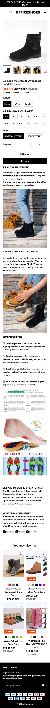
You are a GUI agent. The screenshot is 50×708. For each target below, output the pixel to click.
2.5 (6, 116)
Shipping (6, 92)
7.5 (35, 123)
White (17, 103)
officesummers (28, 704)
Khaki (28, 103)
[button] (5, 12)
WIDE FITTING (34, 136)
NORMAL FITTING (13, 136)
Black (7, 103)
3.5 (21, 116)
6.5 (21, 123)
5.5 (6, 123)
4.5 (35, 116)
